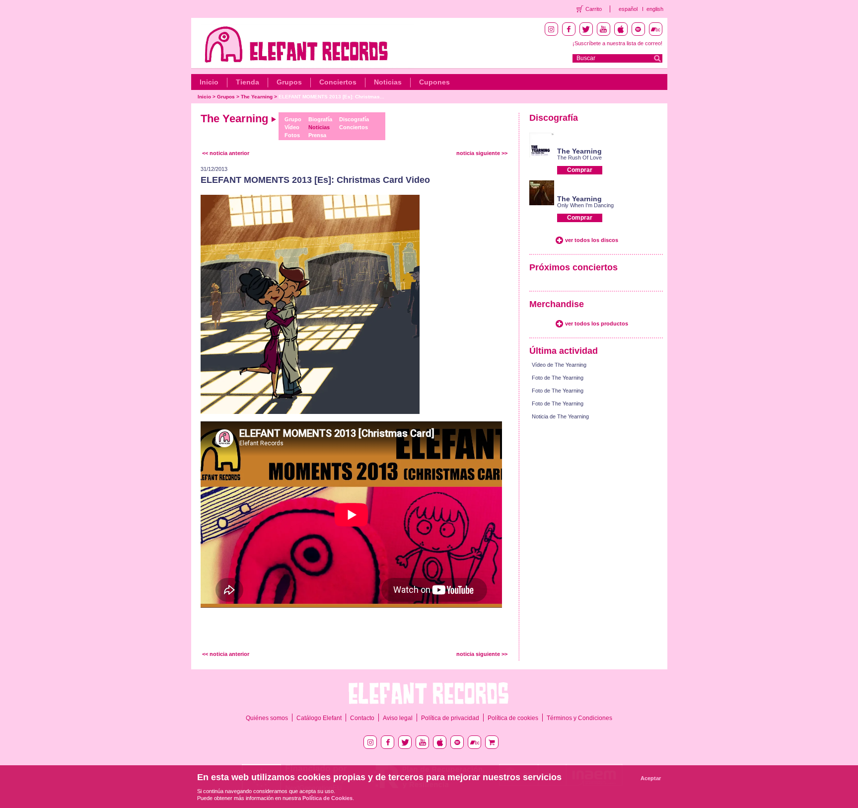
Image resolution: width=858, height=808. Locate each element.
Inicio (209, 82)
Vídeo (292, 127)
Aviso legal (398, 718)
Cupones (434, 82)
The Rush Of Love (579, 158)
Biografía (320, 119)
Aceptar (651, 778)
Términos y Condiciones (579, 718)
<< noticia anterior (225, 153)
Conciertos (338, 82)
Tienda (247, 82)
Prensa (317, 135)
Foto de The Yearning (557, 378)
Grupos (289, 82)
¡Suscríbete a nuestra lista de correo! (617, 43)
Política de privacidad (450, 718)
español (628, 9)
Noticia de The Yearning (560, 416)
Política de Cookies (327, 798)
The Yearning (257, 96)
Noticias (388, 82)
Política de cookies (513, 718)
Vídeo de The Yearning (559, 365)
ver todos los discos (591, 240)
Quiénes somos (267, 718)
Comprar (579, 169)
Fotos (292, 135)
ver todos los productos (596, 323)
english (654, 9)
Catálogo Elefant (319, 718)
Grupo (293, 119)
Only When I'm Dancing (585, 205)
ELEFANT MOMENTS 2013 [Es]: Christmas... (331, 96)
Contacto (362, 718)
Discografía (354, 119)
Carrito (593, 9)
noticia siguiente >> (481, 153)
